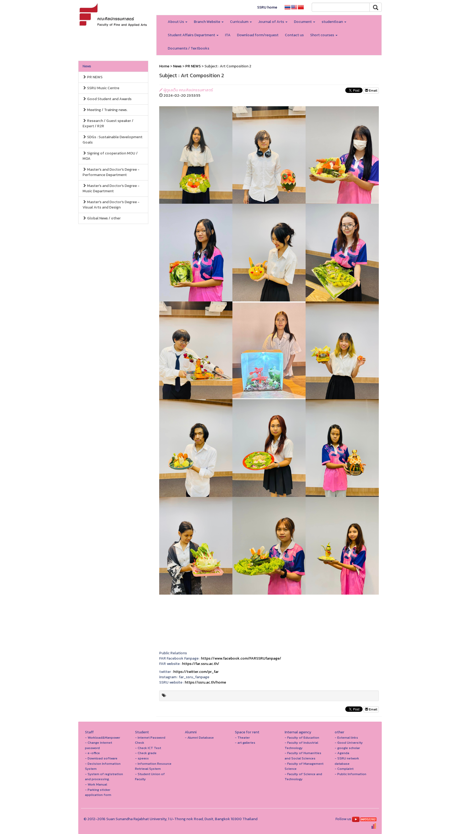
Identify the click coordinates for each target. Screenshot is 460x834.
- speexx (142, 758)
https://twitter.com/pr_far (196, 671)
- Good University (349, 742)
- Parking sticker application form (98, 792)
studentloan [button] (333, 21)
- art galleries (245, 742)
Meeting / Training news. (107, 110)
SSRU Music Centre (102, 88)
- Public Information (350, 773)
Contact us (294, 35)
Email (372, 90)
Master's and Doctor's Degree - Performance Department (111, 172)
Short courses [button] (322, 35)
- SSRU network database (347, 761)
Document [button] (303, 21)
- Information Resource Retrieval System (153, 766)
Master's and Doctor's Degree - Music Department (111, 188)
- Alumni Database (199, 737)
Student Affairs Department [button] (192, 35)
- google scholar (347, 747)
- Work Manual (96, 784)
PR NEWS (94, 77)
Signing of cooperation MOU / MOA (110, 155)
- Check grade (146, 752)
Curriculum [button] (239, 21)
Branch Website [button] (207, 21)
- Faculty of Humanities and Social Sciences (303, 755)
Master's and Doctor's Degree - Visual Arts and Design (111, 204)
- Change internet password (98, 745)
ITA (228, 35)
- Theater (242, 737)
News (87, 66)
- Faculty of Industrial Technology (301, 745)
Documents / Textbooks (188, 48)
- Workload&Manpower (102, 737)
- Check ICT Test (148, 747)
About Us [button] (176, 21)
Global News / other (103, 218)
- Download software (101, 758)
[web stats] (368, 819)
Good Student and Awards (109, 99)
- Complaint (344, 768)
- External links (346, 737)
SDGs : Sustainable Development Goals (112, 139)
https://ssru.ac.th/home (205, 682)
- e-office (92, 752)
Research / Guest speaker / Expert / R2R (108, 123)
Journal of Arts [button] (271, 21)
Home (164, 66)
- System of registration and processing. (104, 776)
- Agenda (342, 752)
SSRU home (267, 7)
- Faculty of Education (302, 737)
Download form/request (257, 35)
